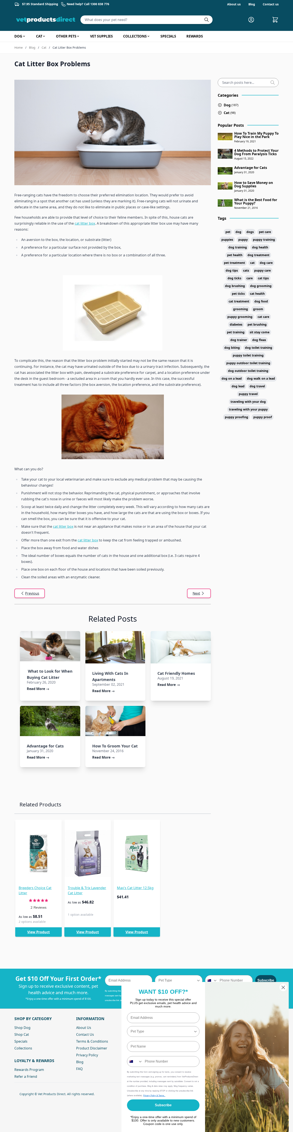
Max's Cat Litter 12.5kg (135, 887)
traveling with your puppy (248, 409)
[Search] (274, 82)
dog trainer (238, 340)
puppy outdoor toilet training (248, 363)
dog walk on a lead (261, 378)
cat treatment (239, 301)
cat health (257, 294)
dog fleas (259, 340)
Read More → (38, 688)
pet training (236, 332)
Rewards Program (29, 1069)
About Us (83, 1027)
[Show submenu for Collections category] (148, 36)
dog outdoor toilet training (248, 371)
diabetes (236, 324)
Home (18, 47)
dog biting (232, 348)
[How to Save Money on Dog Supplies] (225, 186)
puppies (227, 240)
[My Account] (253, 19)
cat (252, 263)
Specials (20, 1041)
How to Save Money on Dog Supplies (253, 184)
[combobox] (177, 980)
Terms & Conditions (92, 1041)
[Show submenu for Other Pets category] (78, 36)
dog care (266, 263)
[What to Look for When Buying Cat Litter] (50, 646)
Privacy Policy (87, 1055)
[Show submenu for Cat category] (44, 36)
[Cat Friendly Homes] (181, 647)
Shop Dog (22, 1027)
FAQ (79, 1068)
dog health (260, 247)
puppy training (264, 240)
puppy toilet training (248, 355)
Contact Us (85, 1034)
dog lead (238, 386)
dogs (250, 232)
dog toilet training (258, 348)
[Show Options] (198, 980)
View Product (38, 932)
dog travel (257, 386)
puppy (243, 240)
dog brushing (235, 286)
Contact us (271, 4)
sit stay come (259, 332)
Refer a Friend (25, 1076)
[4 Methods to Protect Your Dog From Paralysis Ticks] (225, 154)
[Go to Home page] (46, 19)
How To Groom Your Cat (115, 746)
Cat (44, 47)
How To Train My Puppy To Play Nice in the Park (256, 135)
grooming (240, 309)
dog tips (232, 270)
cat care (263, 317)
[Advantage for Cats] (50, 721)
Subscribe (265, 980)
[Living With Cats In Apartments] (115, 647)
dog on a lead (232, 378)
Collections (23, 1048)
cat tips (263, 278)
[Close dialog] (283, 987)
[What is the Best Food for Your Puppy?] (225, 203)
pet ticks (238, 294)
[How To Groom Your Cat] (115, 721)
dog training (237, 247)
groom (258, 309)
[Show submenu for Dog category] (24, 36)
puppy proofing (236, 417)
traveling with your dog (248, 402)
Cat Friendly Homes (176, 673)
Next (196, 593)
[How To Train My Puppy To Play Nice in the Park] (225, 136)
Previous (32, 593)
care (249, 278)
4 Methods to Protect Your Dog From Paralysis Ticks (256, 152)
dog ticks (234, 278)
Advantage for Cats (45, 746)
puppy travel (248, 394)
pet (227, 232)
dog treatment (258, 255)
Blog (251, 4)
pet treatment (234, 263)
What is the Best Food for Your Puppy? (255, 201)
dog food (261, 301)
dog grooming (261, 286)
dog (238, 232)
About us (234, 4)
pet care (265, 232)
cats (246, 270)
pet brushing (257, 324)
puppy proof (262, 417)
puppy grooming (239, 317)
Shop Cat (21, 1034)
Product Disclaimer (91, 1048)
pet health (234, 255)
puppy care (262, 270)
